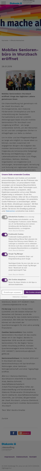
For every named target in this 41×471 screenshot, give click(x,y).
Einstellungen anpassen (12, 292)
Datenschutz (10, 211)
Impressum (24, 297)
